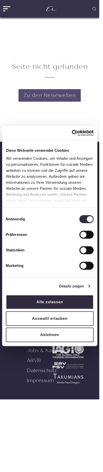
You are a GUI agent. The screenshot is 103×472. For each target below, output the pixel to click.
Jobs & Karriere (46, 350)
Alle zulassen (49, 302)
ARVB (34, 360)
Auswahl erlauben (50, 318)
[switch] (86, 235)
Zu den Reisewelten (50, 95)
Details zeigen (71, 286)
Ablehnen (49, 335)
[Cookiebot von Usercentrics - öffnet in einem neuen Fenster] (72, 133)
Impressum (40, 380)
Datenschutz (42, 370)
